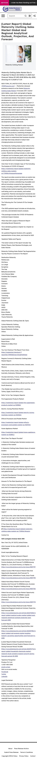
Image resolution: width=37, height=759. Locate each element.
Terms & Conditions (26, 752)
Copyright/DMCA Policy (9, 756)
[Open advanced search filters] (30, 16)
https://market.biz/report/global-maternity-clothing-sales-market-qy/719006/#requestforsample (16, 171)
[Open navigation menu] (3, 16)
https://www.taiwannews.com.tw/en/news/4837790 (18, 578)
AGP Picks (4, 2)
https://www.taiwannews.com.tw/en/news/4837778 (18, 602)
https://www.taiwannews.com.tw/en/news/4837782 (18, 589)
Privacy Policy (23, 756)
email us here (5, 667)
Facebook (4, 672)
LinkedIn (4, 676)
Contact (32, 756)
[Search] (25, 16)
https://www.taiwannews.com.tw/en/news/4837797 (18, 567)
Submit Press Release (11, 752)
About (10, 748)
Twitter (3, 674)
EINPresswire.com (8, 86)
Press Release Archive (21, 748)
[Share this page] (34, 16)
